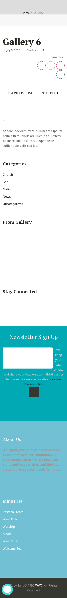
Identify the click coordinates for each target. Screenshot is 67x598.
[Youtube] (38, 410)
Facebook (41, 65)
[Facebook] (24, 410)
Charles (31, 50)
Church (8, 175)
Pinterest (60, 65)
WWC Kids (10, 519)
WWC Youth (11, 541)
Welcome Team (13, 549)
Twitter (51, 65)
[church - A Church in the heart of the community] (12, 10)
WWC (39, 585)
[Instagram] (43, 410)
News (7, 197)
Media (7, 534)
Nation (7, 189)
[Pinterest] (33, 410)
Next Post (50, 93)
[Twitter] (29, 410)
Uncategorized (13, 204)
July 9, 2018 (13, 50)
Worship (9, 527)
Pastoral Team (13, 512)
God (5, 182)
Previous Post (20, 93)
